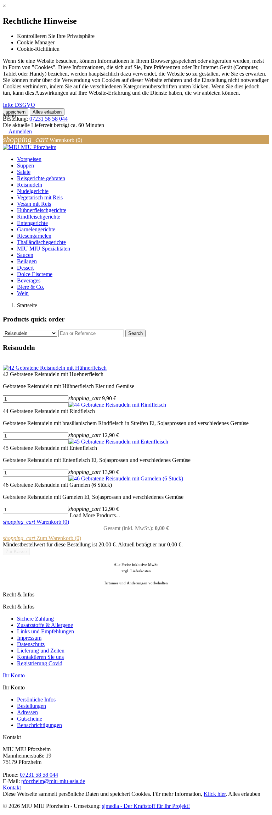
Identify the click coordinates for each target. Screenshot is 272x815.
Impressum (29, 638)
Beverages (28, 280)
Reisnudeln (29, 185)
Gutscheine (29, 719)
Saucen (25, 255)
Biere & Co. (30, 287)
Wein (23, 293)
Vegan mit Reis (34, 204)
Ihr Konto (14, 675)
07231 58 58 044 (48, 119)
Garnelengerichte (36, 229)
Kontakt (12, 787)
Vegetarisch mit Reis (40, 197)
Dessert (25, 268)
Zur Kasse (16, 551)
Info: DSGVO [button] (19, 105)
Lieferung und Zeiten (40, 651)
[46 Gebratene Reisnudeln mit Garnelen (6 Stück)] (125, 478)
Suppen (25, 166)
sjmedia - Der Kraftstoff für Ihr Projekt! (146, 806)
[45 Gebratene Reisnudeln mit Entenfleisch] (118, 442)
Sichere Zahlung (35, 619)
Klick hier (215, 794)
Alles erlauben (47, 112)
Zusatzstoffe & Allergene (45, 625)
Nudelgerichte (33, 191)
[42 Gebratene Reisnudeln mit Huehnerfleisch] (55, 368)
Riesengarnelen (34, 236)
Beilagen (27, 261)
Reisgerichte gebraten (41, 178)
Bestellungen (31, 706)
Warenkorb (36, 522)
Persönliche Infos (36, 699)
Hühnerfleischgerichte (41, 210)
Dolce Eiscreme (34, 274)
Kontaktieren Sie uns (40, 657)
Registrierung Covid (39, 663)
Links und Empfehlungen (45, 631)
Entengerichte (32, 223)
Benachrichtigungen (39, 725)
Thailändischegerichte (41, 242)
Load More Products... (95, 515)
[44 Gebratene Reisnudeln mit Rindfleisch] (117, 405)
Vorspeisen (29, 159)
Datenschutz (31, 644)
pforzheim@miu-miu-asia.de (53, 781)
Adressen (27, 712)
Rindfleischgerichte (38, 217)
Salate (23, 172)
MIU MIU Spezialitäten (43, 249)
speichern (16, 112)
